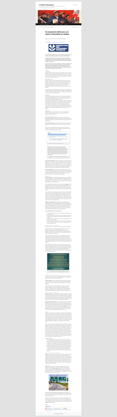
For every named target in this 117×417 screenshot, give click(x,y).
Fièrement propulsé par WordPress (58, 413)
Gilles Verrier (56, 409)
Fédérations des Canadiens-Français (59, 42)
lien (49, 120)
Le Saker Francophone (46, 5)
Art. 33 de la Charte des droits (63, 163)
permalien (50, 410)
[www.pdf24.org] (46, 408)
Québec (60, 409)
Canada (54, 409)
